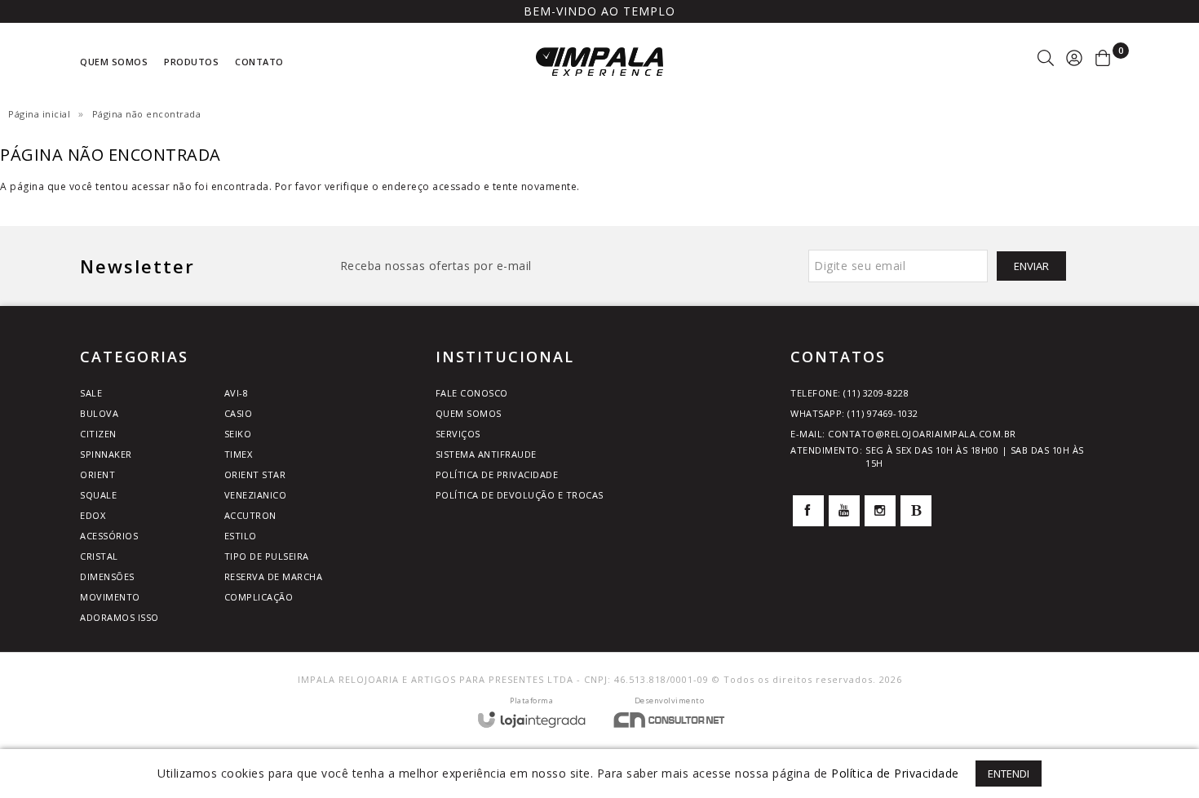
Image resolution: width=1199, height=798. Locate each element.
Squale (98, 495)
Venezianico (255, 495)
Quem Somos (469, 413)
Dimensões (107, 576)
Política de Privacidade (497, 474)
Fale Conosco (472, 393)
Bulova (99, 413)
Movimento (110, 597)
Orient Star (255, 474)
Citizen (98, 434)
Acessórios (109, 536)
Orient (97, 474)
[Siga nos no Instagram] (880, 510)
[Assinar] (1031, 266)
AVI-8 (236, 393)
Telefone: (849, 393)
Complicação (259, 597)
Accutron (250, 515)
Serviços (458, 434)
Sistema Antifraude (486, 454)
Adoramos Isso (119, 617)
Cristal (99, 556)
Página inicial (39, 114)
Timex (238, 454)
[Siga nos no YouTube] (844, 510)
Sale (91, 393)
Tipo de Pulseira (266, 556)
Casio (238, 413)
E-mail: (903, 434)
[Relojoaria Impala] (599, 61)
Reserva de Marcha (273, 576)
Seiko (238, 434)
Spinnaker (106, 454)
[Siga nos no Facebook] (808, 510)
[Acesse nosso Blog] (916, 510)
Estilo (240, 536)
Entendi (1008, 773)
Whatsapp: (854, 413)
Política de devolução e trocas (520, 495)
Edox (92, 515)
